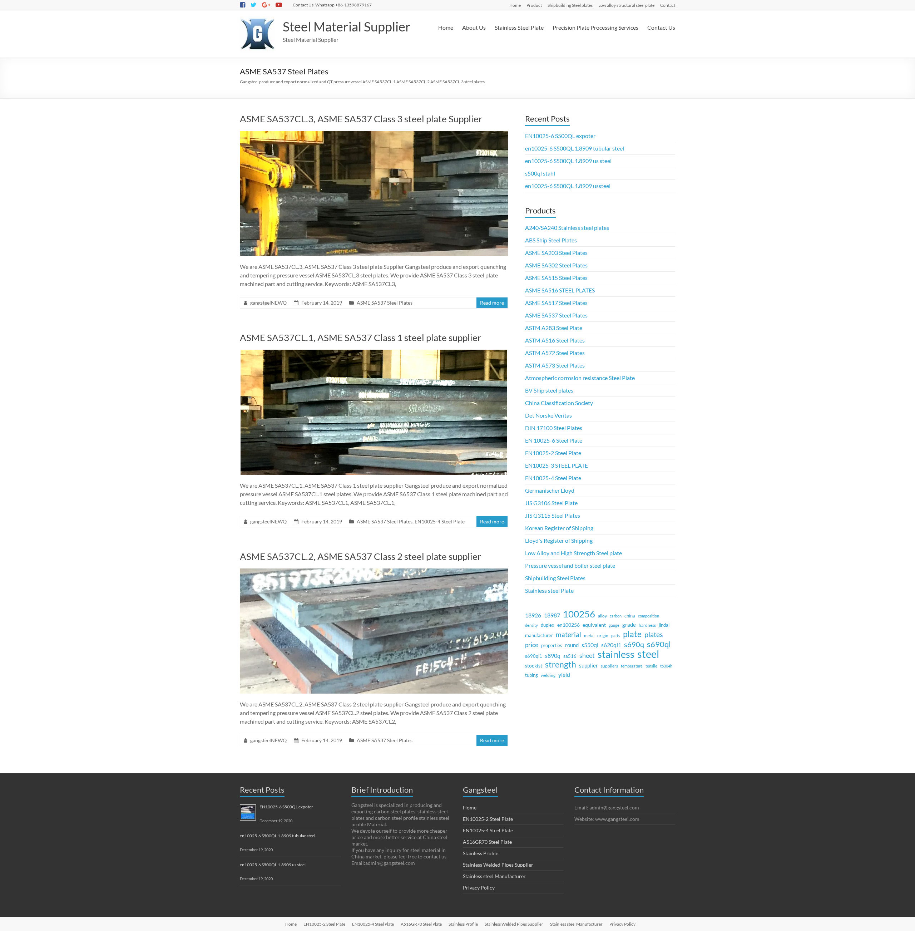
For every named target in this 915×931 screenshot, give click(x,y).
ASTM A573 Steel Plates (555, 365)
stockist (533, 665)
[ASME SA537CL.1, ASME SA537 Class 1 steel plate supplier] (374, 353)
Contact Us (661, 27)
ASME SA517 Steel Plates (556, 302)
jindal (664, 625)
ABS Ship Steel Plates (551, 240)
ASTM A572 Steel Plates (555, 352)
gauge (614, 625)
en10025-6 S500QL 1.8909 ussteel (567, 185)
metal (589, 635)
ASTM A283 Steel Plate (553, 327)
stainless (616, 654)
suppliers (609, 666)
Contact (667, 5)
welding (548, 675)
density (531, 625)
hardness (647, 625)
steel (648, 654)
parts (615, 635)
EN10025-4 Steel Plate (440, 521)
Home (515, 5)
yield (564, 674)
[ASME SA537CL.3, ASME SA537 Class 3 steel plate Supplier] (374, 134)
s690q (634, 644)
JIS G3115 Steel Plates (552, 515)
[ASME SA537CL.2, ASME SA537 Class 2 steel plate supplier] (374, 571)
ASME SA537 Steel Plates (384, 303)
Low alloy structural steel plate (626, 5)
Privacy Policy (479, 888)
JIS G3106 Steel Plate (551, 502)
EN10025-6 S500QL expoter (560, 135)
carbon (616, 616)
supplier (588, 665)
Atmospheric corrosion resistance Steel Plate (580, 377)
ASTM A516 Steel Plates (555, 340)
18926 (533, 615)
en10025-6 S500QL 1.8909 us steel (568, 160)
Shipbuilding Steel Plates (555, 578)
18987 (552, 615)
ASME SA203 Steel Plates (556, 252)
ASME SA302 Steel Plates (556, 265)
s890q (552, 655)
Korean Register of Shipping (559, 527)
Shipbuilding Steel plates (570, 5)
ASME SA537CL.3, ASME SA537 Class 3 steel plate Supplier (361, 118)
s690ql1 (533, 656)
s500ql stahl (540, 173)
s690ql (659, 644)
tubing (531, 675)
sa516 (570, 656)
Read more (492, 303)
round (572, 645)
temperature (632, 666)
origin (602, 635)
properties (551, 645)
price (531, 645)
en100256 (568, 625)
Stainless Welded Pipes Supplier (498, 865)
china (629, 616)
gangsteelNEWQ (268, 303)
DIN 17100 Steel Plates (553, 427)
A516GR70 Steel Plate (487, 842)
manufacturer (539, 635)
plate (632, 634)
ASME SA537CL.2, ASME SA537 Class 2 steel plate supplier (360, 556)
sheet (587, 655)
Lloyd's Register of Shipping (559, 540)
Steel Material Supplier (347, 26)
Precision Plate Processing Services (595, 27)
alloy (602, 615)
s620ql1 (611, 645)
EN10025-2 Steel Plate (553, 452)
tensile (651, 666)
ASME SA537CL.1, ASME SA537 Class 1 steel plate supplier (360, 337)
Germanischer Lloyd (549, 490)
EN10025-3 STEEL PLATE (556, 465)
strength (560, 664)
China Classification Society (559, 402)
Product (534, 5)
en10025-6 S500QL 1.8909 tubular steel (574, 148)
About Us (474, 27)
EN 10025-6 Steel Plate (553, 440)
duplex (547, 625)
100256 (579, 614)
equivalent (594, 625)
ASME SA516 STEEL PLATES (560, 290)
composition (648, 616)
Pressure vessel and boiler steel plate (570, 565)
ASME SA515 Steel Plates (556, 277)
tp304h (666, 666)
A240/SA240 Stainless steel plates (567, 227)
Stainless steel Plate (549, 590)
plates (653, 634)
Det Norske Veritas (548, 415)
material (568, 635)
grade (629, 625)
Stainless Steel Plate (519, 27)
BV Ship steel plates (549, 390)
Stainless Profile (480, 853)
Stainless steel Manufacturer (494, 876)
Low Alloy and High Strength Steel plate (573, 553)
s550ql (590, 644)
